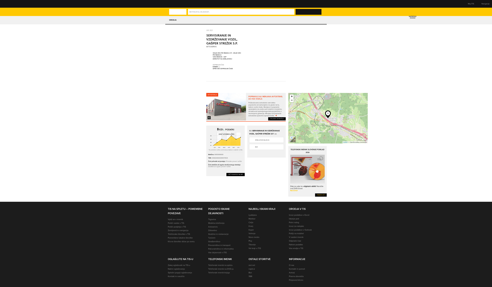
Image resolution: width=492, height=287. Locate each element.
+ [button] (292, 96)
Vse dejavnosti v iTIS (217, 252)
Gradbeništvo (214, 241)
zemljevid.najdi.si (262, 140)
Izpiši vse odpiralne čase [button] (223, 69)
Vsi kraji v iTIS (255, 248)
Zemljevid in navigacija (178, 230)
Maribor (252, 218)
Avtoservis (213, 226)
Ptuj (250, 240)
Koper (251, 229)
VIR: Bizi (209, 30)
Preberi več (321, 195)
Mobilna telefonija (216, 223)
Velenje (252, 233)
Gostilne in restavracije (218, 234)
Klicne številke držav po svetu (181, 241)
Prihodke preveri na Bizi (234, 161)
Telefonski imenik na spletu (220, 265)
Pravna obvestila (296, 276)
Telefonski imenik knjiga (219, 272)
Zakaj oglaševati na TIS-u (179, 265)
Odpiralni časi (295, 240)
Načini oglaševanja (176, 268)
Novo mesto (254, 237)
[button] (172, 4)
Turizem (211, 237)
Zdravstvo (212, 230)
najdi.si (252, 268)
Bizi (256, 147)
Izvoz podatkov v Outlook (300, 229)
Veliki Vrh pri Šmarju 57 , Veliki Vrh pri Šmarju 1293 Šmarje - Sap (227, 55)
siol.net (252, 265)
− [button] (292, 100)
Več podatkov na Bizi (235, 174)
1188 (250, 276)
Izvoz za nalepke (296, 226)
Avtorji (292, 272)
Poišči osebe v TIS (176, 223)
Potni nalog (294, 222)
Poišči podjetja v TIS (177, 226)
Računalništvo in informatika (221, 248)
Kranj (251, 226)
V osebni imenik (296, 237)
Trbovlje (252, 244)
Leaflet (345, 142)
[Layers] (292, 139)
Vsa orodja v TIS (296, 248)
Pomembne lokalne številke (180, 237)
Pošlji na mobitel (296, 233)
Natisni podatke (296, 244)
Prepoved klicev (296, 280)
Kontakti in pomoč (297, 268)
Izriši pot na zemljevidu (222, 59)
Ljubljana (253, 215)
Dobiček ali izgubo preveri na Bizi (219, 166)
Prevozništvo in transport (219, 245)
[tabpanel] (246, 106)
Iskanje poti (294, 218)
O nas (291, 265)
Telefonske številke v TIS (179, 234)
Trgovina (212, 219)
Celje (251, 222)
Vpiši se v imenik (175, 219)
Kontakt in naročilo (176, 276)
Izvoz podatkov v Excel (299, 215)
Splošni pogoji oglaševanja (180, 272)
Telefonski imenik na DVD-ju (221, 268)
